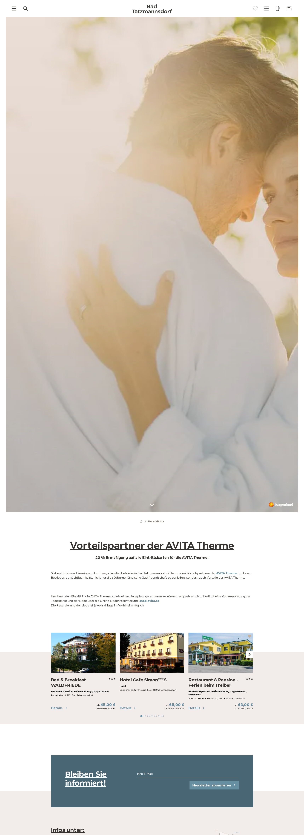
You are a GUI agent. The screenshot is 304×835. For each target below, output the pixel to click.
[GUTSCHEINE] (266, 8)
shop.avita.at (149, 601)
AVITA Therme (226, 573)
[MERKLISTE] (255, 8)
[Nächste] (249, 654)
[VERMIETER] (289, 8)
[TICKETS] (277, 8)
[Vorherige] (54, 654)
